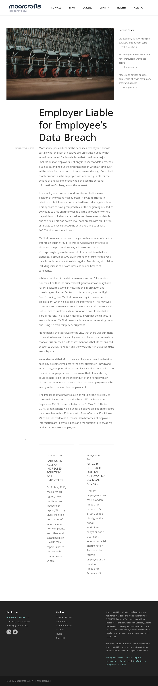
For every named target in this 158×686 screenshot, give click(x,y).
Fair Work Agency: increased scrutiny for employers (55, 470)
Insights (121, 7)
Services (56, 7)
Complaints (125, 661)
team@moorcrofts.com (18, 617)
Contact (139, 7)
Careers (87, 7)
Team (72, 7)
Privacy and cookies (114, 657)
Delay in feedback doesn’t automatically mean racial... (96, 473)
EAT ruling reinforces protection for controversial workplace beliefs (134, 58)
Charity (104, 7)
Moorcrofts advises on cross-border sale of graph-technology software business (135, 79)
